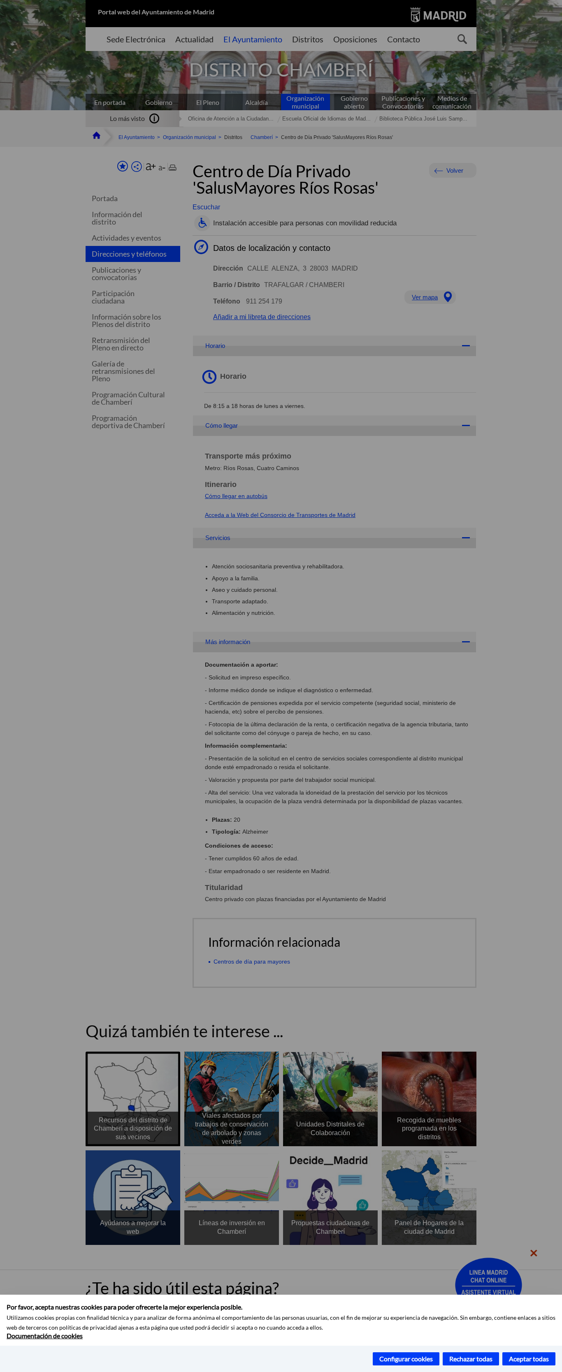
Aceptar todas (529, 1359)
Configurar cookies (406, 1359)
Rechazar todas (470, 1359)
